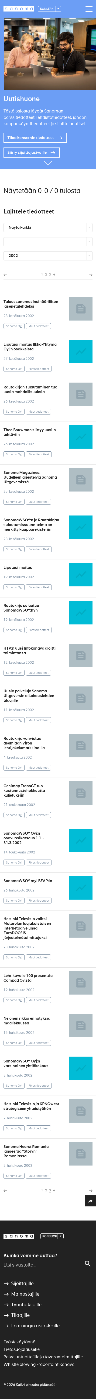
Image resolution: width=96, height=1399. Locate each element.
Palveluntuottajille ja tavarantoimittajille (43, 1357)
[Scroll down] (48, 162)
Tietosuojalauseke (21, 1349)
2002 (14, 255)
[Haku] (88, 1263)
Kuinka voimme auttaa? (30, 1255)
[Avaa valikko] (88, 9)
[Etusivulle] (18, 9)
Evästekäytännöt (20, 1342)
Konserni (47, 9)
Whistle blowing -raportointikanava (39, 1364)
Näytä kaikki (20, 227)
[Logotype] (18, 1236)
